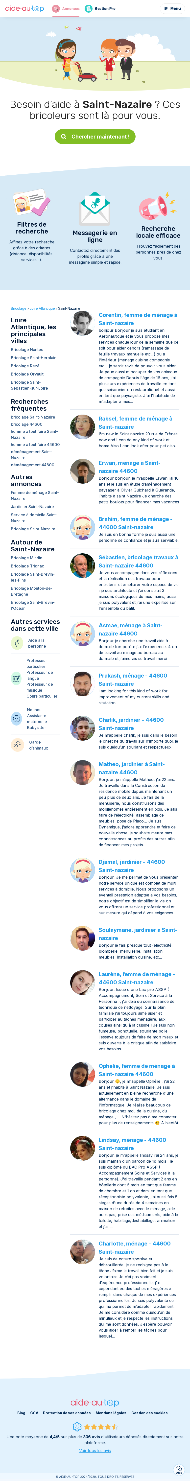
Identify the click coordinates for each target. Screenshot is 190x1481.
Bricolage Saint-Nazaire (33, 528)
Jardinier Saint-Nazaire (32, 506)
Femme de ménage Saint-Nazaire (35, 495)
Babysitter (36, 727)
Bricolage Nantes (27, 349)
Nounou (34, 709)
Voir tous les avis (95, 1450)
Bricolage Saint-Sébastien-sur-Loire (29, 385)
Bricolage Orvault (27, 374)
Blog (21, 1413)
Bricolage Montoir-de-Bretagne (31, 591)
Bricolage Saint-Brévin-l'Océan (33, 605)
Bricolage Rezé (25, 365)
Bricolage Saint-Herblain (33, 357)
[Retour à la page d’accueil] (25, 8)
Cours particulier (41, 696)
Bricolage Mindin (26, 557)
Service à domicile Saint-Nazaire (34, 517)
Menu (175, 8)
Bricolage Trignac (27, 566)
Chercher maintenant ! (100, 136)
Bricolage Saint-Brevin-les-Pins (33, 577)
